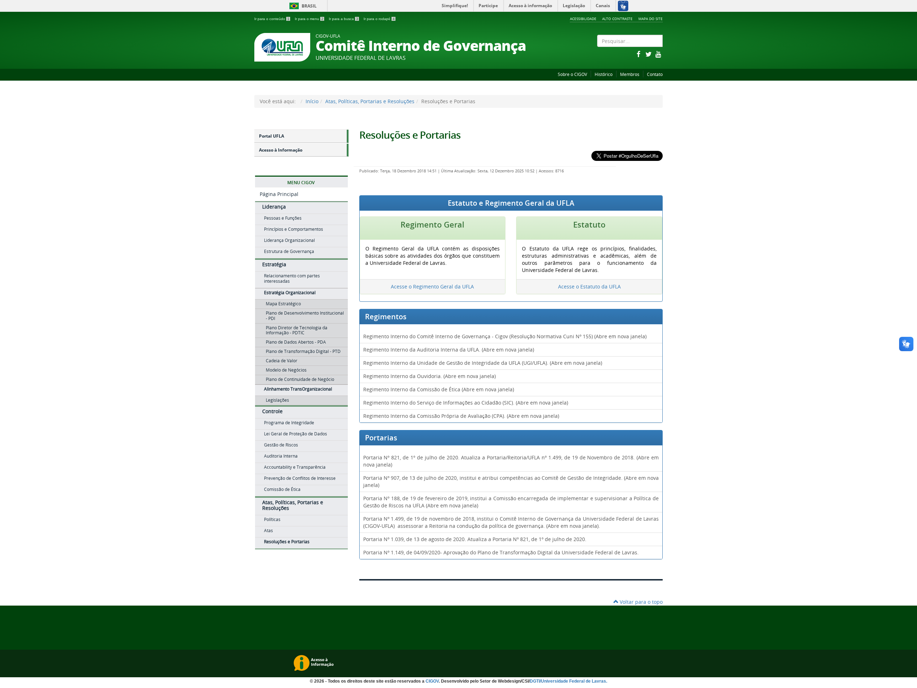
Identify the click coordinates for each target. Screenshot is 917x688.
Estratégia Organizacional (290, 293)
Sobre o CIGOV (572, 74)
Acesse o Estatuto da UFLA (589, 286)
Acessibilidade (583, 18)
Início (312, 101)
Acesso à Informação (280, 150)
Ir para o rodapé (379, 19)
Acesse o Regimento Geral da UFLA (432, 286)
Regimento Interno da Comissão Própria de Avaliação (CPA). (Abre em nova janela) (461, 415)
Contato (655, 74)
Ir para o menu (309, 19)
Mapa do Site (650, 18)
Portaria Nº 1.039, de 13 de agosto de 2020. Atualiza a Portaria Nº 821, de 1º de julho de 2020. (474, 539)
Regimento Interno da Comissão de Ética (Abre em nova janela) (438, 389)
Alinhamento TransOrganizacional (298, 389)
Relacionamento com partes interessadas (292, 278)
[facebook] (639, 54)
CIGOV (432, 681)
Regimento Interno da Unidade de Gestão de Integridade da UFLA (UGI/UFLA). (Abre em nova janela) (482, 362)
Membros (629, 74)
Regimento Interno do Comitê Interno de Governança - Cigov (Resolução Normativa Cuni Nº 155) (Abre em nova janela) (505, 336)
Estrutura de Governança (289, 251)
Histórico (604, 74)
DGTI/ (535, 681)
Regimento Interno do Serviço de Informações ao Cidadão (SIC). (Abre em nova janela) (465, 402)
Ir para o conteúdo (271, 19)
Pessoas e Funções (283, 218)
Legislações (277, 400)
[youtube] (658, 54)
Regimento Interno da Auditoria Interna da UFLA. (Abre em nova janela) (448, 349)
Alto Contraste (617, 18)
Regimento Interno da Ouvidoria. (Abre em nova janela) (429, 376)
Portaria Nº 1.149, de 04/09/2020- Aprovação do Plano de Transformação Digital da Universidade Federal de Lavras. (501, 552)
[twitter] (649, 54)
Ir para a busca (343, 19)
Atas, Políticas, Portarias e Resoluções (369, 101)
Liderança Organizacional (289, 240)
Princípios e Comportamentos (293, 229)
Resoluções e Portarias (410, 135)
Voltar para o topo (640, 601)
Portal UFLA (271, 136)
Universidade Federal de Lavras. (574, 681)
